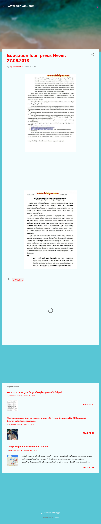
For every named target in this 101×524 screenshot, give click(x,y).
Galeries (56, 517)
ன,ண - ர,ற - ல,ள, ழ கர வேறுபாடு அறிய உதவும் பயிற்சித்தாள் (35, 392)
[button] (92, 55)
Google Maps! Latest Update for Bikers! (28, 446)
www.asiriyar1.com (21, 5)
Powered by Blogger (52, 513)
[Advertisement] (51, 30)
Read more (88, 404)
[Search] (97, 7)
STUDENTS (18, 280)
